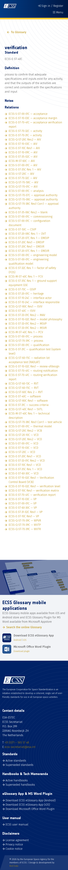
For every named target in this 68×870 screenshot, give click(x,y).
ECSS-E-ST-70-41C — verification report (32, 495)
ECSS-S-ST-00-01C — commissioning (30, 216)
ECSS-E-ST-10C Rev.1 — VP (24, 516)
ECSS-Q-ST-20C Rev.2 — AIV (25, 139)
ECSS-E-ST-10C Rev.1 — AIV (24, 148)
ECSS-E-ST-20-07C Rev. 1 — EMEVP (29, 238)
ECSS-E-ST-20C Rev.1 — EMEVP (26, 242)
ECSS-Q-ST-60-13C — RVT (23, 383)
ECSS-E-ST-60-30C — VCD (24, 473)
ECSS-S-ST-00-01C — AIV (23, 165)
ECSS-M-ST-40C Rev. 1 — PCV (26, 332)
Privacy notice (14, 844)
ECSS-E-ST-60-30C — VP (23, 507)
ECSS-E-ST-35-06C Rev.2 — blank (28, 212)
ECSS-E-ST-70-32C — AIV (23, 178)
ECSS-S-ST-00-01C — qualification (29, 345)
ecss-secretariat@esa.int (20, 747)
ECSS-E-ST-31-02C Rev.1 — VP (26, 512)
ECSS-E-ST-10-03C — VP (23, 499)
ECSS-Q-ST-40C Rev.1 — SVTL (26, 409)
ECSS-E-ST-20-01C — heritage (26, 293)
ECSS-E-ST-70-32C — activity (25, 131)
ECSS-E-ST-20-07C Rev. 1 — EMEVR (29, 251)
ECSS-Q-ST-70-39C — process (26, 340)
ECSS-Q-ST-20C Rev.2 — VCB (25, 430)
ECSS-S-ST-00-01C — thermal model (30, 426)
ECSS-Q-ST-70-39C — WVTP (25, 525)
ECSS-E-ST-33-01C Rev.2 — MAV (27, 315)
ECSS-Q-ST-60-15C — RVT (24, 388)
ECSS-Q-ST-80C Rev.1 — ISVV (25, 306)
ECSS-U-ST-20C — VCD (22, 452)
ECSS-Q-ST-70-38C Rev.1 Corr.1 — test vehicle (35, 422)
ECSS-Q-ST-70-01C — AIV (23, 186)
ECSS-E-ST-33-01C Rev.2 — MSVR (28, 328)
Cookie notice (14, 848)
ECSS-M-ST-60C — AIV (22, 161)
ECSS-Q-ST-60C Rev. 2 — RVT (26, 392)
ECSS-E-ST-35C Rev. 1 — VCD (25, 469)
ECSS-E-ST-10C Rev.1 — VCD (25, 465)
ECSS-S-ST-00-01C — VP (23, 503)
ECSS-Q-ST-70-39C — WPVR (25, 520)
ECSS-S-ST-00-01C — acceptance (28, 114)
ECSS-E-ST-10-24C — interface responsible (34, 302)
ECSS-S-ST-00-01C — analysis (26, 191)
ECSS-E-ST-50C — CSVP (22, 229)
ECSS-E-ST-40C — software (25, 396)
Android (17, 640)
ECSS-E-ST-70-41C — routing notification (33, 370)
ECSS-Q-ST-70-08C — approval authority (33, 199)
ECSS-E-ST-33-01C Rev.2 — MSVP (28, 323)
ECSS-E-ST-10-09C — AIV (23, 152)
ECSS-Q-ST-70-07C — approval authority (33, 195)
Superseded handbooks (20, 784)
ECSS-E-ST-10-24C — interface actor (30, 298)
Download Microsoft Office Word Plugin (30, 809)
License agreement (17, 840)
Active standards (16, 760)
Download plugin (22, 651)
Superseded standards (19, 765)
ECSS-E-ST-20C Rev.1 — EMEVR (26, 246)
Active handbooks (17, 780)
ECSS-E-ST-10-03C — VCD (23, 448)
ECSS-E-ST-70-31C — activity (25, 135)
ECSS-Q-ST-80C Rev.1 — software (28, 400)
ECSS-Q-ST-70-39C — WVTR (25, 529)
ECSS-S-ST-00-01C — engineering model (33, 255)
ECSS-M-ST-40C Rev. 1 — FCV (26, 276)
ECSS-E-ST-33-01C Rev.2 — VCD (27, 460)
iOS (24, 640)
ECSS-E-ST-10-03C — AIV (23, 144)
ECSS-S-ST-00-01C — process (26, 336)
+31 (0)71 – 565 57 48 (17, 742)
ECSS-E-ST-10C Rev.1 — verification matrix (34, 490)
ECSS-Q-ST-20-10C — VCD (24, 435)
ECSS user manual (17, 824)
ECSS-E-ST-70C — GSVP (22, 289)
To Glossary (18, 32)
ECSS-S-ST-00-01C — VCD (23, 443)
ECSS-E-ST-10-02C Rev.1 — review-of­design (34, 366)
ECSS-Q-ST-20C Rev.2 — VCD (25, 439)
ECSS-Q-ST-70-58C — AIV (23, 182)
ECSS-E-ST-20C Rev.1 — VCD (25, 456)
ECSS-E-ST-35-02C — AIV (23, 156)
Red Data (13, 866)
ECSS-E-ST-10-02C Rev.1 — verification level (34, 486)
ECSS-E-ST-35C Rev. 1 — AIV (25, 169)
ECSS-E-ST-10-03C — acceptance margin (33, 118)
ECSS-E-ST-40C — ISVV (22, 311)
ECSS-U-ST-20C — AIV (21, 174)
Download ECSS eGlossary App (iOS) (28, 804)
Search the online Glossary (24, 627)
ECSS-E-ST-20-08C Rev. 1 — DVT (27, 233)
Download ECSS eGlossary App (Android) (31, 800)
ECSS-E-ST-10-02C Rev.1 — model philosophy (35, 319)
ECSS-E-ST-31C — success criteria (29, 405)
